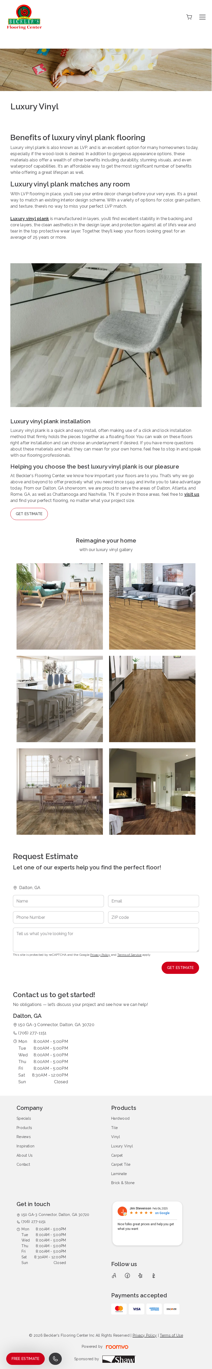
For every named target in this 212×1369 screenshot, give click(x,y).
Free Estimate (25, 1359)
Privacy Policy (100, 955)
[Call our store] (55, 1359)
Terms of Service (129, 955)
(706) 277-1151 (32, 1032)
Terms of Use (171, 1335)
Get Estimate (29, 514)
